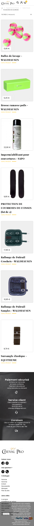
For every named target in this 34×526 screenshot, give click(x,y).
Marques (4, 488)
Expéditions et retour (8, 501)
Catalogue (5, 476)
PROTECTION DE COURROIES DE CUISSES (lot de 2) (16, 207)
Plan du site (5, 491)
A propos (4, 499)
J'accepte (6, 514)
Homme (4, 482)
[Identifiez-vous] (21, 2)
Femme (4, 479)
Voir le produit (6, 63)
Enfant (3, 484)
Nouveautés (5, 486)
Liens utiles (5, 496)
